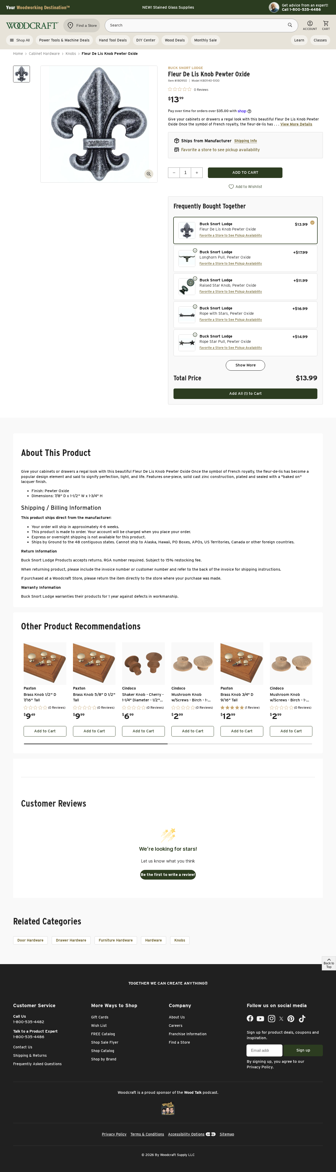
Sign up (303, 1050)
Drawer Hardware (71, 940)
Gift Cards (99, 1017)
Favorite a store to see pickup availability (220, 149)
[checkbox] (245, 230)
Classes (320, 40)
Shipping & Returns (30, 1055)
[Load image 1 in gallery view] (21, 74)
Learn (299, 40)
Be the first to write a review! (168, 874)
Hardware (153, 940)
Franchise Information (188, 1034)
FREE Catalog (103, 1034)
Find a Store (179, 1042)
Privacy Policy (260, 1067)
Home (18, 53)
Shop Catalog (102, 1051)
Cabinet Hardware (44, 53)
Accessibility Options (186, 1134)
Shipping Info (245, 141)
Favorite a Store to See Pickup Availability (231, 235)
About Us (177, 1017)
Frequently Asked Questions (37, 1064)
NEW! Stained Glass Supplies (168, 7)
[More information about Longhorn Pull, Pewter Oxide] (195, 250)
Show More (245, 365)
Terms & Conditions (147, 1134)
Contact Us (22, 1047)
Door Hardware (30, 940)
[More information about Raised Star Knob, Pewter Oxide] (195, 278)
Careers (175, 1025)
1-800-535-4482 (28, 1021)
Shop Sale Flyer (104, 1042)
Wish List (99, 1025)
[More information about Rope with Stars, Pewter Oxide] (195, 306)
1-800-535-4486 (28, 1036)
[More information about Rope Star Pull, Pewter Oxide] (195, 334)
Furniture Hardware (116, 940)
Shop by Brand (103, 1059)
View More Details (296, 124)
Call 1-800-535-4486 (301, 9)
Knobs (71, 53)
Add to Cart (45, 731)
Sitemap (227, 1134)
